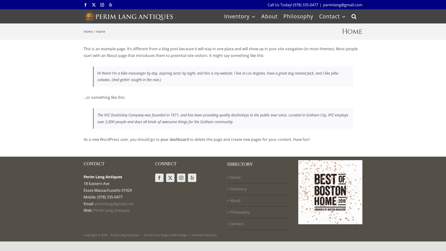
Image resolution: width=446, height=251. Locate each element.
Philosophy (239, 212)
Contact (237, 223)
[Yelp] (192, 178)
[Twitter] (170, 178)
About (235, 200)
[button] (354, 16)
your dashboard (175, 139)
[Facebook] (159, 178)
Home (235, 177)
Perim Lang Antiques (111, 210)
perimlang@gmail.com (342, 4)
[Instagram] (181, 178)
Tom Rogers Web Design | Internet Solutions (185, 235)
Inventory (238, 189)
